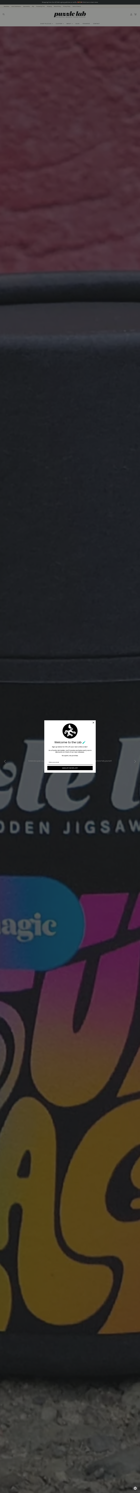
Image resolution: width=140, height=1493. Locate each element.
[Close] (93, 722)
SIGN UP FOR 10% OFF (70, 768)
